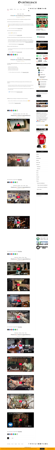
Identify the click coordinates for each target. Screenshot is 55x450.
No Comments (23, 17)
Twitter (24, 185)
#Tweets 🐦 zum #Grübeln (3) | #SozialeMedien (20, 15)
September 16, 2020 (26, 72)
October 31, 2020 (20, 28)
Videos (15, 9)
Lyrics (18, 9)
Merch (24, 9)
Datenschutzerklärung (50, 448)
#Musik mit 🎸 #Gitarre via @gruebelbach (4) (20, 259)
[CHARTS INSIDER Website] (42, 238)
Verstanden (42, 448)
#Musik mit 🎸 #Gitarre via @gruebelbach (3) (20, 334)
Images (37, 156)
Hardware (38, 166)
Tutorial (37, 177)
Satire (37, 175)
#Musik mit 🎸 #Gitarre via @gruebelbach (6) (20, 115)
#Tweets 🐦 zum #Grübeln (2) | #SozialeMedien (20, 59)
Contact (21, 9)
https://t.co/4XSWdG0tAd (29, 41)
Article (37, 154)
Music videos (15, 185)
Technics (37, 164)
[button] (8, 54)
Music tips (19, 185)
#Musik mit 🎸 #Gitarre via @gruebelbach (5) (20, 187)
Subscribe (38, 95)
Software (38, 168)
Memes (37, 160)
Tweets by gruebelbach (39, 195)
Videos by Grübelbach (41, 183)
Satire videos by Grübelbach (42, 187)
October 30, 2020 (21, 44)
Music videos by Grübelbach (42, 185)
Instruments (38, 158)
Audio (22, 185)
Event (37, 172)
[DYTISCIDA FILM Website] (42, 247)
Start (8, 9)
